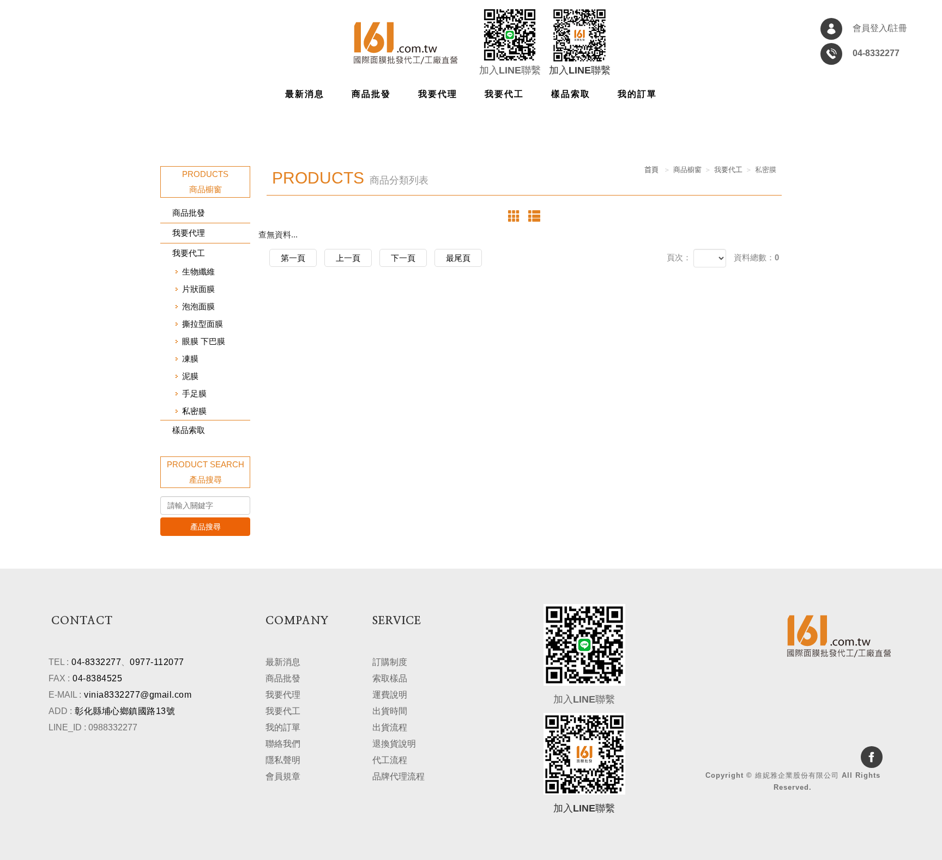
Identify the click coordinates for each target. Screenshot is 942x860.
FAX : (59, 678)
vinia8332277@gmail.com (137, 694)
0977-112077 (157, 662)
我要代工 (188, 253)
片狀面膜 (198, 289)
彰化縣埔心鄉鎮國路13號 (125, 711)
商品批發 (188, 212)
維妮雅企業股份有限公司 (405, 43)
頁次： (679, 257)
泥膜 (190, 376)
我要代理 (188, 232)
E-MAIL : (65, 694)
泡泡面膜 (198, 306)
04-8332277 (96, 662)
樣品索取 (188, 430)
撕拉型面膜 (202, 323)
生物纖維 (198, 271)
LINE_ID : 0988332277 (93, 727)
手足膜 (194, 393)
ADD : (60, 711)
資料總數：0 (756, 257)
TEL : (59, 662)
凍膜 (190, 358)
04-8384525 (97, 678)
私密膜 (194, 411)
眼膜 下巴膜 (203, 341)
